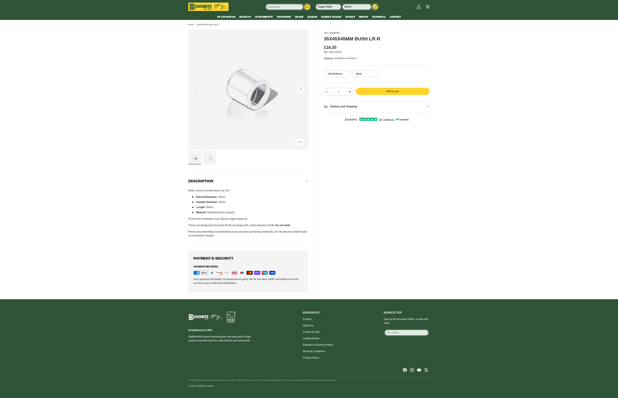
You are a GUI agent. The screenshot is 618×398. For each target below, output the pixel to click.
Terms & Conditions (314, 351)
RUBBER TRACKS (331, 16)
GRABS (299, 16)
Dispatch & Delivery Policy (318, 344)
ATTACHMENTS (264, 16)
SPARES (350, 16)
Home (191, 25)
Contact (307, 319)
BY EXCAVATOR (226, 16)
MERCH (363, 16)
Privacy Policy (311, 357)
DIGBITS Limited (204, 386)
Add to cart (393, 91)
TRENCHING (283, 16)
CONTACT (395, 16)
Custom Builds (311, 338)
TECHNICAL (379, 16)
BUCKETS (245, 16)
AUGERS (312, 16)
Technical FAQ (311, 332)
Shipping (328, 58)
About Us (308, 325)
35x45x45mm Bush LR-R (208, 25)
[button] (427, 6)
